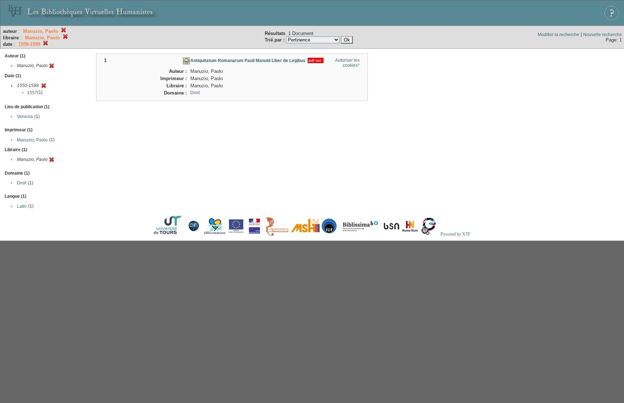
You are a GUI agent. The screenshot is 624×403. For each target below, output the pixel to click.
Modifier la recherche (558, 34)
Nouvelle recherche (602, 34)
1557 (32, 92)
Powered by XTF (456, 234)
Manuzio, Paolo (32, 140)
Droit (21, 182)
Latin (22, 206)
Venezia (25, 116)
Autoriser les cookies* (347, 63)
